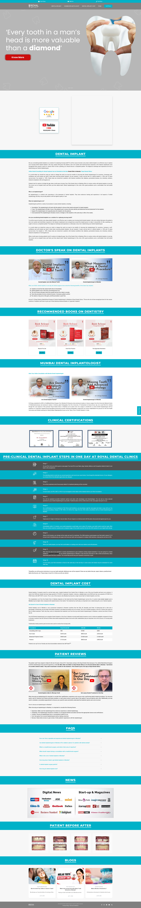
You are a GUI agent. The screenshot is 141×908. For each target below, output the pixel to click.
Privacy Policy (66, 905)
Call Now (108, 6)
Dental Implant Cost (88, 6)
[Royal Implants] (34, 6)
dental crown (83, 594)
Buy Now (42, 352)
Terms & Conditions (74, 905)
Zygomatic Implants (53, 553)
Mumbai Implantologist (71, 6)
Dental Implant (56, 6)
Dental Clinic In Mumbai (74, 171)
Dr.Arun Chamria (55, 410)
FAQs (99, 6)
